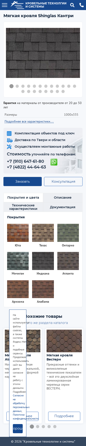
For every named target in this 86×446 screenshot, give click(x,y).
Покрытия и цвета (23, 197)
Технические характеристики (23, 207)
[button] (11, 86)
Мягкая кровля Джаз (60, 357)
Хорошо (18, 428)
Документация (62, 207)
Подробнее (64, 416)
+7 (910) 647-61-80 (25, 161)
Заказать (22, 181)
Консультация (63, 181)
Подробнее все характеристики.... (29, 121)
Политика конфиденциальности (26, 416)
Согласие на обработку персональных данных (21, 403)
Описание (63, 197)
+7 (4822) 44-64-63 (26, 167)
